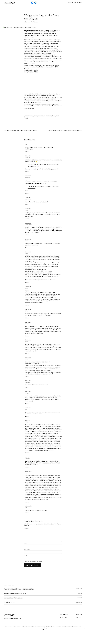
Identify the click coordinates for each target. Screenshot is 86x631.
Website (25, 555)
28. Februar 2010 (28, 407)
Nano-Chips (44, 60)
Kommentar (26, 528)
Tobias (30, 21)
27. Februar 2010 (28, 391)
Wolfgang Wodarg (28, 30)
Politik (36, 21)
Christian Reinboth (28, 224)
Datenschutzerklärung (43, 627)
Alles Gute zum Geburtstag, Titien (15, 593)
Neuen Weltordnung (29, 43)
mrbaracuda (27, 157)
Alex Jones (51, 33)
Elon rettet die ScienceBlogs (13, 598)
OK (43, 629)
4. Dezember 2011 (28, 471)
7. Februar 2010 (28, 143)
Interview (35, 115)
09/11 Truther (49, 41)
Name (25, 543)
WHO (58, 115)
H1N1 (31, 115)
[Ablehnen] (84, 628)
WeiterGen (9, 2)
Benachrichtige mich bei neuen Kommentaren (33, 561)
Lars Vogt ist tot (9, 602)
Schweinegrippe (42, 115)
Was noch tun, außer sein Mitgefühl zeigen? (19, 589)
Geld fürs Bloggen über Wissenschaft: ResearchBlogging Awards (20, 130)
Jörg (26, 144)
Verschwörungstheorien (51, 115)
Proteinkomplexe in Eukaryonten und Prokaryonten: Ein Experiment (64, 130)
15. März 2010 (27, 420)
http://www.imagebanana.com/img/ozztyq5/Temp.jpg (38, 370)
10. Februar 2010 (28, 340)
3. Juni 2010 (27, 456)
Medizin (33, 21)
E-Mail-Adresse (27, 549)
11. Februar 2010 (28, 357)
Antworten (27, 151)
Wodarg (26, 118)
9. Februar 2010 (28, 251)
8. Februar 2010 (28, 175)
